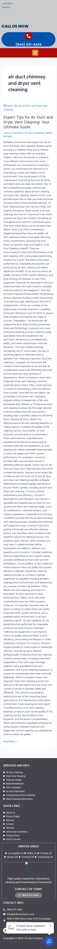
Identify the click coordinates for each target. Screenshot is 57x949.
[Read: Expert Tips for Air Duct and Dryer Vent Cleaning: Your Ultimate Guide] (28, 107)
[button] (35, 53)
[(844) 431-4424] (28, 36)
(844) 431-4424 (29, 44)
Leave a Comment (13, 132)
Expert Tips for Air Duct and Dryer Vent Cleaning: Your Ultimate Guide (28, 122)
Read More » (10, 741)
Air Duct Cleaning (34, 132)
